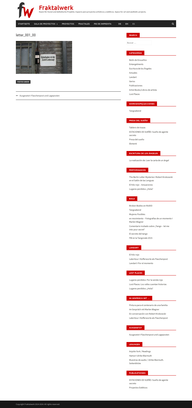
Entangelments (136, 64)
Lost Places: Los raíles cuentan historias (148, 284)
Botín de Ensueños (138, 60)
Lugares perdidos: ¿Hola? (141, 189)
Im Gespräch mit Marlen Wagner (144, 309)
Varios (132, 81)
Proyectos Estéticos (138, 387)
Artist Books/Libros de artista (143, 90)
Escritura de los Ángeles (140, 68)
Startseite (24, 23)
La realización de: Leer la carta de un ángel (149, 160)
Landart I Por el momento (141, 263)
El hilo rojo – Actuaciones (141, 184)
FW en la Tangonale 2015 (140, 238)
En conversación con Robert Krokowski (147, 313)
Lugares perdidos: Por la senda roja (146, 280)
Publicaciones (135, 85)
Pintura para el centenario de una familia (148, 305)
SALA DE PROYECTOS (44, 23)
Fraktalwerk (56, 7)
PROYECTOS (68, 23)
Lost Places (134, 94)
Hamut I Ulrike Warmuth (140, 355)
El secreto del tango (138, 233)
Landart (133, 77)
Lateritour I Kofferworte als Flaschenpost (148, 259)
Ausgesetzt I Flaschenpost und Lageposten (40, 95)
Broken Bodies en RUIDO (140, 205)
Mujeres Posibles (137, 214)
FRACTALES (84, 23)
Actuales (133, 72)
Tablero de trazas (137, 127)
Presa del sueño (136, 139)
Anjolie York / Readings (140, 351)
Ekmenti (133, 143)
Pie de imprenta (102, 23)
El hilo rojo (134, 254)
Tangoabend (135, 110)
